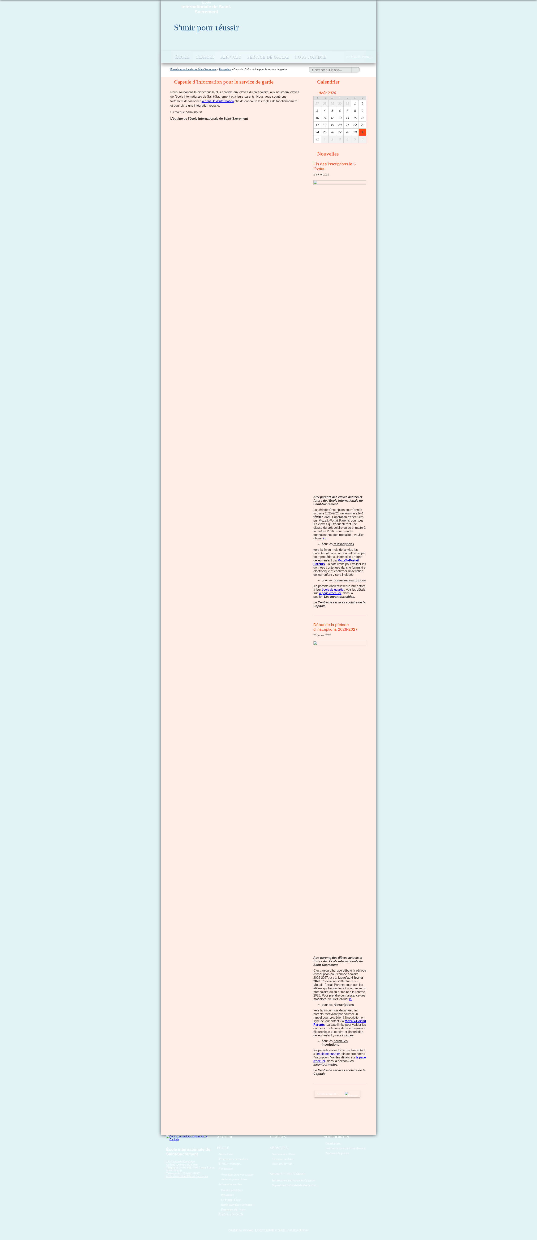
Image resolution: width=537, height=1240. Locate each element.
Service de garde (268, 57)
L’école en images (229, 1163)
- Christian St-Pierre (297, 1230)
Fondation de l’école (231, 1214)
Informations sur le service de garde (293, 1180)
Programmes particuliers (233, 1159)
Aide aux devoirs (282, 1163)
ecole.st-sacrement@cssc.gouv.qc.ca (187, 1176)
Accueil (167, 57)
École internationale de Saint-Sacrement (193, 69)
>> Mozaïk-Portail (359, 56)
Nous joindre (310, 57)
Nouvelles (225, 69)
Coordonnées (333, 1143)
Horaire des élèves (232, 1190)
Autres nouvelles (328, 1094)
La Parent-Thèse (231, 1199)
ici (324, 538)
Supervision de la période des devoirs (294, 1185)
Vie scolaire (226, 1168)
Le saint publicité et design (270, 1230)
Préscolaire (227, 1195)
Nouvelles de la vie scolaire (237, 1174)
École (206, 7)
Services (230, 57)
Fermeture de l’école (233, 1209)
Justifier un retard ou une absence (345, 1148)
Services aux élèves (283, 1154)
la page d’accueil (330, 593)
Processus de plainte (337, 1153)
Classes (204, 57)
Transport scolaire (282, 1159)
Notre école (226, 1154)
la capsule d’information (218, 101)
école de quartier (333, 589)
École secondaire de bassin (237, 1204)
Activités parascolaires (234, 1179)
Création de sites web (240, 1230)
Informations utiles (230, 1184)
